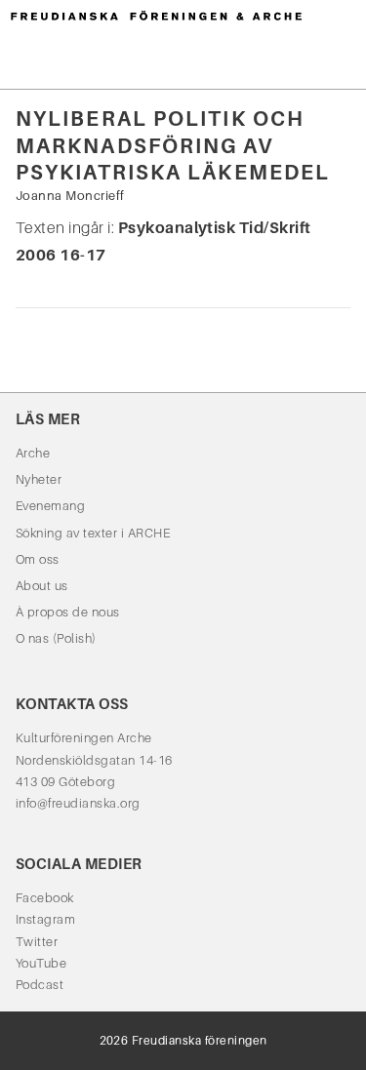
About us (42, 585)
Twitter (37, 941)
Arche (33, 453)
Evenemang (50, 505)
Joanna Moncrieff (70, 195)
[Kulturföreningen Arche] (156, 15)
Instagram (45, 919)
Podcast (39, 984)
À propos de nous (68, 612)
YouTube (41, 963)
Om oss (38, 559)
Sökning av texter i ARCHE (93, 533)
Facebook (45, 898)
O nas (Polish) (56, 638)
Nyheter (38, 479)
